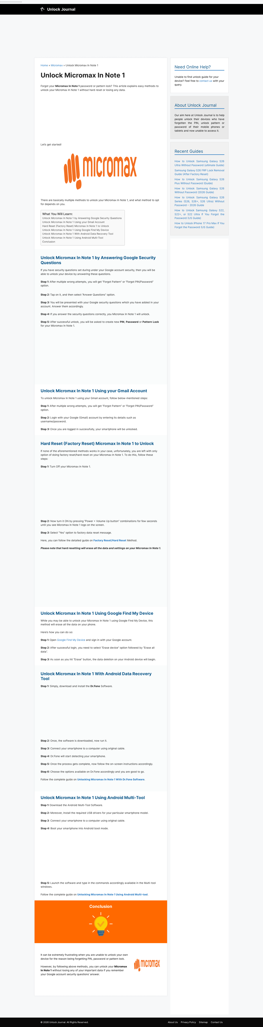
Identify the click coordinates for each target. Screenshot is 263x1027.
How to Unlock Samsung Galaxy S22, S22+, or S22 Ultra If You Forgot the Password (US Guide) (199, 214)
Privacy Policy (188, 1022)
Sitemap (203, 1022)
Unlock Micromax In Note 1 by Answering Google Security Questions (82, 218)
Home (44, 65)
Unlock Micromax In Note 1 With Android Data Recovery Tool (77, 233)
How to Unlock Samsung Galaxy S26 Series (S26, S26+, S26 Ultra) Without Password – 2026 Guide (199, 201)
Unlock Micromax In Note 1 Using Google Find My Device (75, 229)
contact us (205, 80)
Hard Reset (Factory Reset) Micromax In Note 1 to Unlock (75, 225)
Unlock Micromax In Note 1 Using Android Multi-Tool (72, 237)
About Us (173, 1022)
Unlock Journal (61, 9)
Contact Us (217, 1022)
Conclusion (48, 241)
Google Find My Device (71, 639)
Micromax (57, 65)
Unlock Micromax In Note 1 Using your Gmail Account (73, 222)
